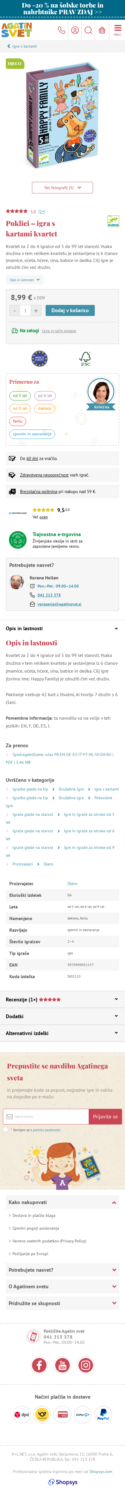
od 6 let (45, 395)
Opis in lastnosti (24, 628)
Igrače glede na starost (33, 814)
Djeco (48, 864)
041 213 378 (49, 595)
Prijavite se (105, 1116)
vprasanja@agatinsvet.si (59, 604)
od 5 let (20, 395)
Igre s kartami (24, 46)
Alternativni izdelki (27, 1033)
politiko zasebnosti (46, 1130)
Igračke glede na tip (30, 789)
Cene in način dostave (59, 330)
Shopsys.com (101, 1471)
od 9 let (20, 408)
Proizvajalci (23, 864)
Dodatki (15, 1016)
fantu (17, 421)
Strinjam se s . (36, 1130)
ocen (44, 517)
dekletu (44, 408)
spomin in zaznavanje (32, 433)
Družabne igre (72, 789)
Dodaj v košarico (70, 310)
